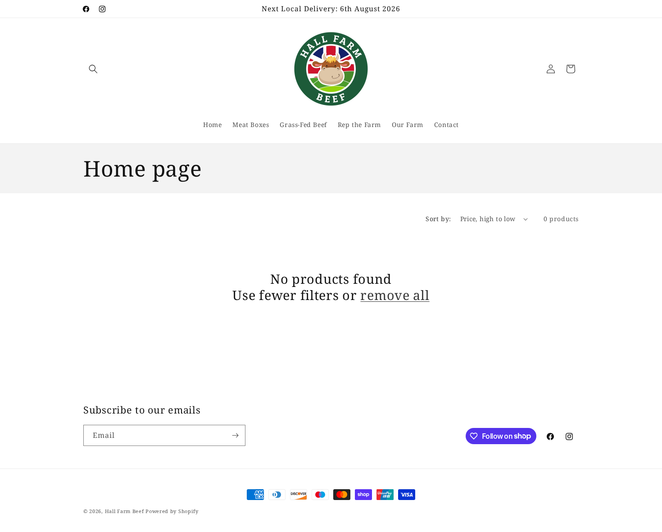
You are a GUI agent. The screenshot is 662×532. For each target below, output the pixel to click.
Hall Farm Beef (124, 511)
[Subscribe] (235, 435)
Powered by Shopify (172, 511)
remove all (394, 295)
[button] (93, 69)
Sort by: (438, 218)
